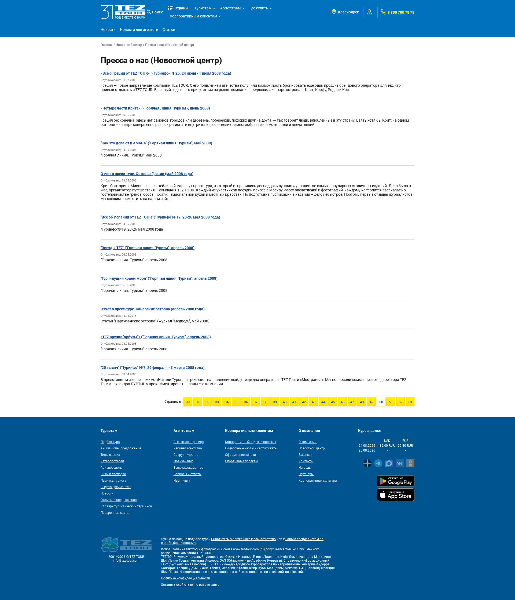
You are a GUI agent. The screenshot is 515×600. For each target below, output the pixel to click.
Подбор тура (110, 441)
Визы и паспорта (113, 474)
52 (400, 402)
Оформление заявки (240, 454)
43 (313, 402)
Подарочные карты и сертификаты (251, 448)
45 (333, 402)
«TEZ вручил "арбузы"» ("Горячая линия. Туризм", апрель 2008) (156, 336)
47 (352, 402)
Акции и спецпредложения (121, 448)
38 (265, 402)
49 (371, 402)
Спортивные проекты (241, 461)
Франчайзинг (183, 461)
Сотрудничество (186, 454)
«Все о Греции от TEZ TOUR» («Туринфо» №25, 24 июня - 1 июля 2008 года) (166, 73)
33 (217, 402)
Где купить (258, 8)
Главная (107, 44)
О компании (308, 441)
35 (236, 402)
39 (275, 402)
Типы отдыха (110, 454)
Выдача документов (116, 487)
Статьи (169, 29)
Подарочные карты (115, 512)
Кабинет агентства (188, 448)
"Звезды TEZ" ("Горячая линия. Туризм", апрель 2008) (147, 247)
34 (227, 402)
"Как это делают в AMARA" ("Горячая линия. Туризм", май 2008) (156, 143)
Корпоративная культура (318, 480)
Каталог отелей (112, 461)
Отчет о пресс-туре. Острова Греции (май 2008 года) (147, 173)
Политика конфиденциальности (185, 578)
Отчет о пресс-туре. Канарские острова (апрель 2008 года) (153, 308)
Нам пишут (182, 480)
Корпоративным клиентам (193, 16)
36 (246, 402)
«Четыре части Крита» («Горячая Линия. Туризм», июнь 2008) (155, 108)
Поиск (157, 11)
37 (256, 402)
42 (304, 402)
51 (391, 402)
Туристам (202, 8)
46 (342, 402)
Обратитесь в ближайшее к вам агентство (243, 539)
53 (410, 402)
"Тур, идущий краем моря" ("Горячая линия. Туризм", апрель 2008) (159, 278)
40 (284, 402)
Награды (305, 467)
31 (198, 402)
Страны (182, 7)
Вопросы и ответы (187, 474)
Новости (108, 29)
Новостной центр (129, 44)
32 (207, 402)
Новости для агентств (139, 29)
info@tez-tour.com (126, 560)
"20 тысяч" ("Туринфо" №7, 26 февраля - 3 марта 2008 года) (153, 367)
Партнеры (306, 474)
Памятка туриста (113, 480)
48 (362, 402)
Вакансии (305, 454)
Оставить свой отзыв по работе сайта (190, 585)
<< (188, 402)
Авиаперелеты (112, 467)
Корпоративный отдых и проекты (250, 441)
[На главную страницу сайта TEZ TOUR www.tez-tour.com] (123, 12)
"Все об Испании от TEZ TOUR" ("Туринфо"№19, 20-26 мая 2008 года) (160, 217)
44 (323, 402)
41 (294, 402)
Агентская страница (189, 441)
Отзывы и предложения (119, 499)
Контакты (306, 461)
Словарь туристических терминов (126, 506)
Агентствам (230, 8)
